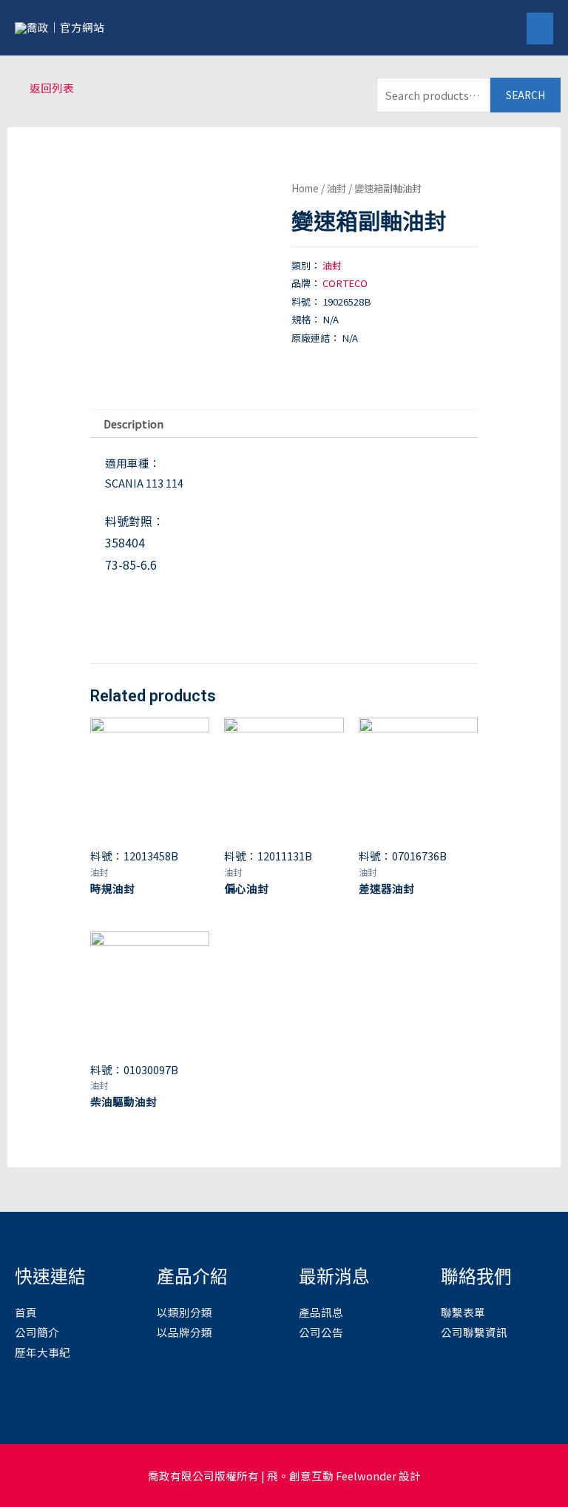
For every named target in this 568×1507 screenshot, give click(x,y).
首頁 (26, 1312)
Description (133, 423)
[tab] (133, 424)
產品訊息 (321, 1312)
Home (305, 188)
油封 (336, 188)
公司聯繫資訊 (474, 1332)
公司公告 (321, 1332)
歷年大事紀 (42, 1352)
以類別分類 (184, 1312)
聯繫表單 (463, 1312)
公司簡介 (37, 1332)
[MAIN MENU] (540, 28)
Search (525, 94)
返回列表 (52, 87)
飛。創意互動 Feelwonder (331, 1475)
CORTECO (345, 283)
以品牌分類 (184, 1332)
